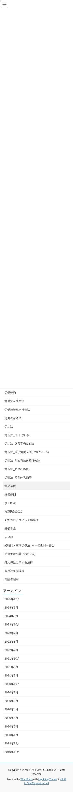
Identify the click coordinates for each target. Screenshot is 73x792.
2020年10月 (12, 684)
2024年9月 (11, 607)
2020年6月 (11, 700)
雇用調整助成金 (14, 570)
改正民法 (10, 503)
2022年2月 (11, 650)
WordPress (26, 779)
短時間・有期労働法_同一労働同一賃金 (29, 545)
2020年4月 (11, 709)
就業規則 (10, 494)
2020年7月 (11, 692)
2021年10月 (12, 658)
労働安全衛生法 (14, 401)
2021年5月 (11, 675)
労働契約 (10, 392)
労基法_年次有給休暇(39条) (22, 460)
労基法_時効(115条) (17, 469)
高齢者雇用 (11, 579)
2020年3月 (11, 717)
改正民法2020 (13, 511)
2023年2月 (11, 633)
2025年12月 (12, 599)
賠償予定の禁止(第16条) (19, 553)
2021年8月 (11, 667)
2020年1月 (11, 735)
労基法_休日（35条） (18, 435)
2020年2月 (11, 726)
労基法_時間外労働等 (18, 477)
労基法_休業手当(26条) (19, 443)
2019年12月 (12, 743)
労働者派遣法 (12, 418)
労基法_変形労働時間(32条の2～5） (27, 452)
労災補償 (10, 486)
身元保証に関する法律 (18, 562)
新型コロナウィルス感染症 (21, 520)
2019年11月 (11, 751)
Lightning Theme (47, 779)
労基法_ (9, 426)
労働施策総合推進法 (17, 409)
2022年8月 (11, 641)
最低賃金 (10, 528)
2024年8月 (11, 616)
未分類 (8, 537)
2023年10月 (12, 624)
